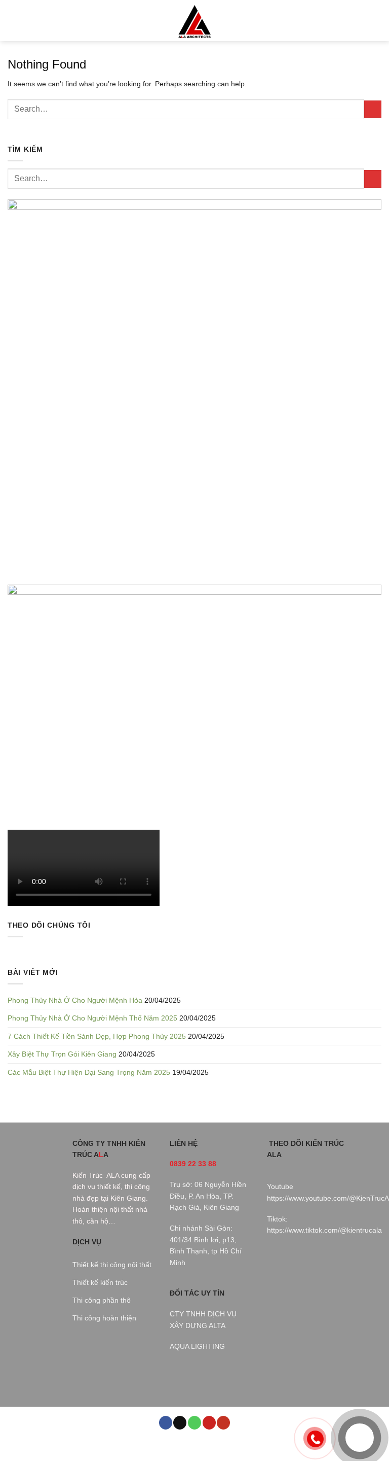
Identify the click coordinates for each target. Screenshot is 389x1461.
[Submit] (372, 109)
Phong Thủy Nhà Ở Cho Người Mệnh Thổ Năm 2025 (92, 1018)
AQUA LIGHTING (197, 1346)
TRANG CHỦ (61, 1444)
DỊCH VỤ (136, 1444)
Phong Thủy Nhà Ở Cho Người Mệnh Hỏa (75, 1000)
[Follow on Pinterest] (209, 1423)
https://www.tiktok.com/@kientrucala (324, 1230)
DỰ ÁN (164, 1444)
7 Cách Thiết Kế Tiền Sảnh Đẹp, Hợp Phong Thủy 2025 (97, 1036)
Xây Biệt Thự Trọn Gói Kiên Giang (62, 1054)
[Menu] (13, 20)
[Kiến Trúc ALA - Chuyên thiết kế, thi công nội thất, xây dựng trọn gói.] (194, 20)
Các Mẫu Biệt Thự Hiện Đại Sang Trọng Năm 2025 (89, 1072)
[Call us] (194, 1423)
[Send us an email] (179, 1423)
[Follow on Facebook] (165, 1423)
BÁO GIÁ (231, 1444)
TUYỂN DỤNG (269, 1444)
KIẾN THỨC (196, 1444)
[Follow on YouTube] (223, 1423)
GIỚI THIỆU (101, 1444)
